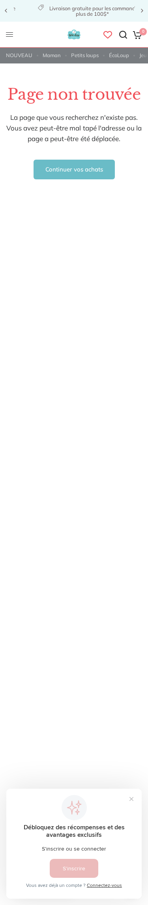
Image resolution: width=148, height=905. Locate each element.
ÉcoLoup (119, 55)
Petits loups (85, 55)
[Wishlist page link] (107, 34)
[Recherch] (123, 35)
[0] (136, 35)
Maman (52, 55)
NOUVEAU (19, 55)
